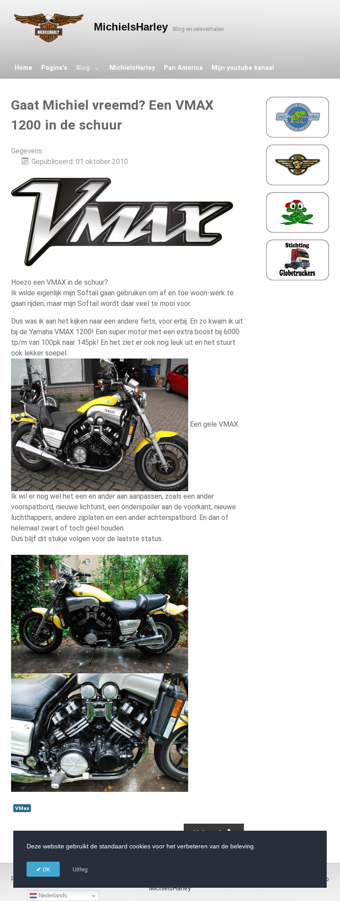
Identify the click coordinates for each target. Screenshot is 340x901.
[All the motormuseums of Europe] (297, 164)
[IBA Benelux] (297, 116)
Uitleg (80, 869)
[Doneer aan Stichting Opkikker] (297, 212)
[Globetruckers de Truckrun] (297, 260)
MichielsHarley (170, 888)
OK (45, 869)
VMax (22, 808)
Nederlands (52, 895)
